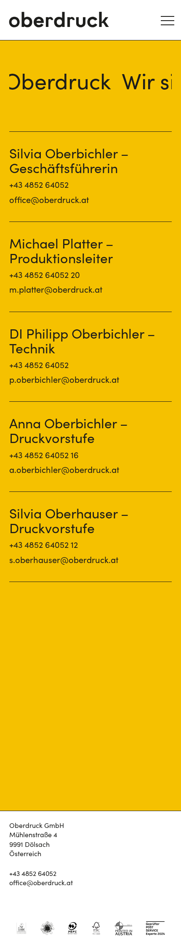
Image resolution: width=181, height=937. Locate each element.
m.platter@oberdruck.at (55, 290)
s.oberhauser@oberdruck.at (63, 560)
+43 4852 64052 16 (44, 455)
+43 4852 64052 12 (43, 545)
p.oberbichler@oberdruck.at (64, 380)
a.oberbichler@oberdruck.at (64, 470)
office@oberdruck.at (49, 200)
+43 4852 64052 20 (44, 275)
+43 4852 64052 (39, 185)
